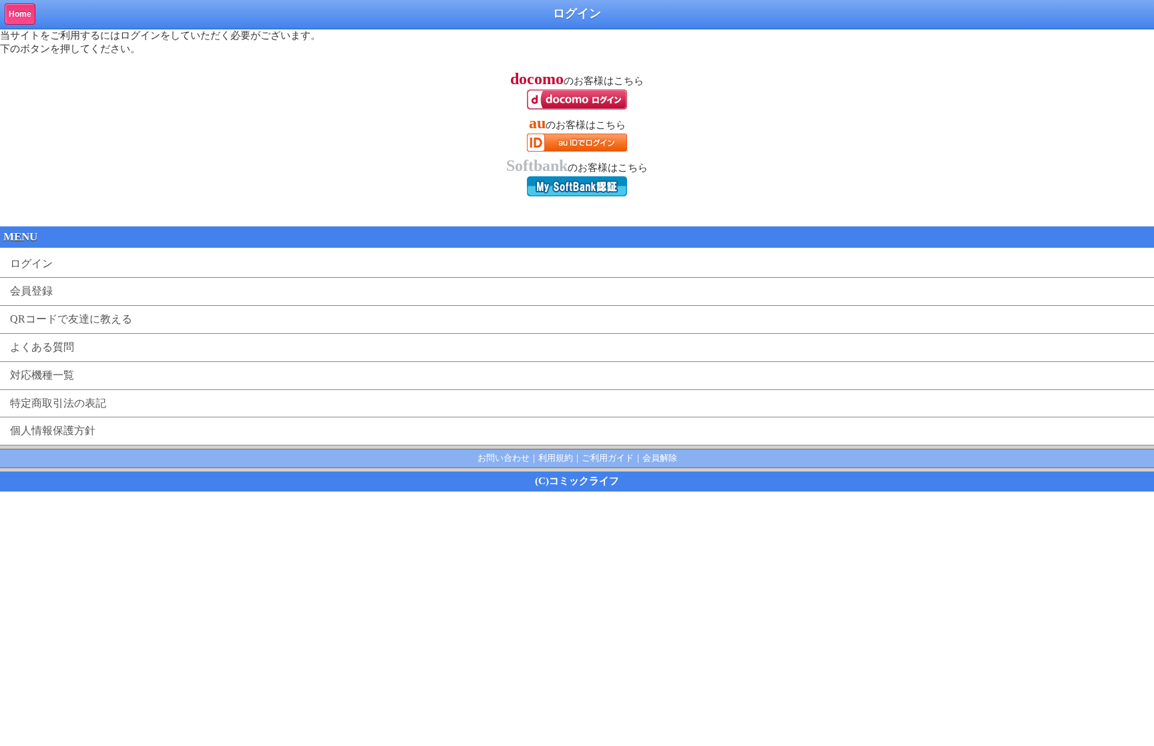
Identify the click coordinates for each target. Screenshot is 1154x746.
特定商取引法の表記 (58, 403)
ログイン (31, 263)
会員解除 (659, 458)
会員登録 (31, 291)
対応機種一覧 (42, 375)
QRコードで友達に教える (71, 319)
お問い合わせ (503, 458)
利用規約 (555, 458)
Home (20, 14)
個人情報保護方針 (52, 430)
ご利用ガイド (608, 458)
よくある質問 (42, 347)
